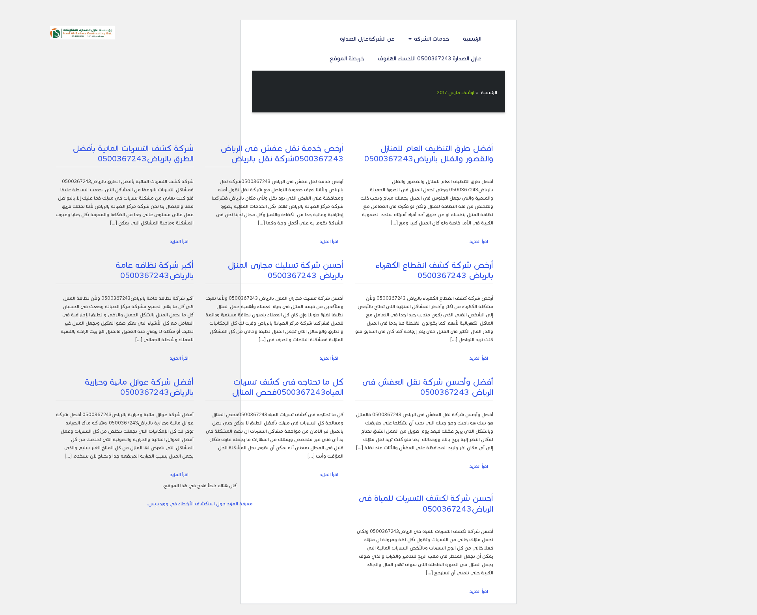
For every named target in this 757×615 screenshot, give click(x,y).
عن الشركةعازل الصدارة (367, 39)
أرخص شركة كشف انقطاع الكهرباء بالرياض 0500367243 (434, 270)
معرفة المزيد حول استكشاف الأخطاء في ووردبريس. (200, 504)
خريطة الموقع (347, 58)
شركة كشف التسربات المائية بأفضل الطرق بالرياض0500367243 (133, 153)
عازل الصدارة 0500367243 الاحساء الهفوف (429, 58)
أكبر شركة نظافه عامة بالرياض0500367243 (155, 270)
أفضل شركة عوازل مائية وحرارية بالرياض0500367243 (139, 387)
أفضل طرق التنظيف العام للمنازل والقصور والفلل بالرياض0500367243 (428, 153)
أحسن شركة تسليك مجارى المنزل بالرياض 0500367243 (285, 270)
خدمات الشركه (430, 39)
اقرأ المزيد (478, 241)
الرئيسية (472, 39)
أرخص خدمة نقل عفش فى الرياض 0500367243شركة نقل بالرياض (281, 153)
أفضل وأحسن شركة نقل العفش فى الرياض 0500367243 (427, 387)
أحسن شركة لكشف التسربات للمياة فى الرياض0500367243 (425, 503)
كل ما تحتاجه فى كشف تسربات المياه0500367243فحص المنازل (287, 387)
